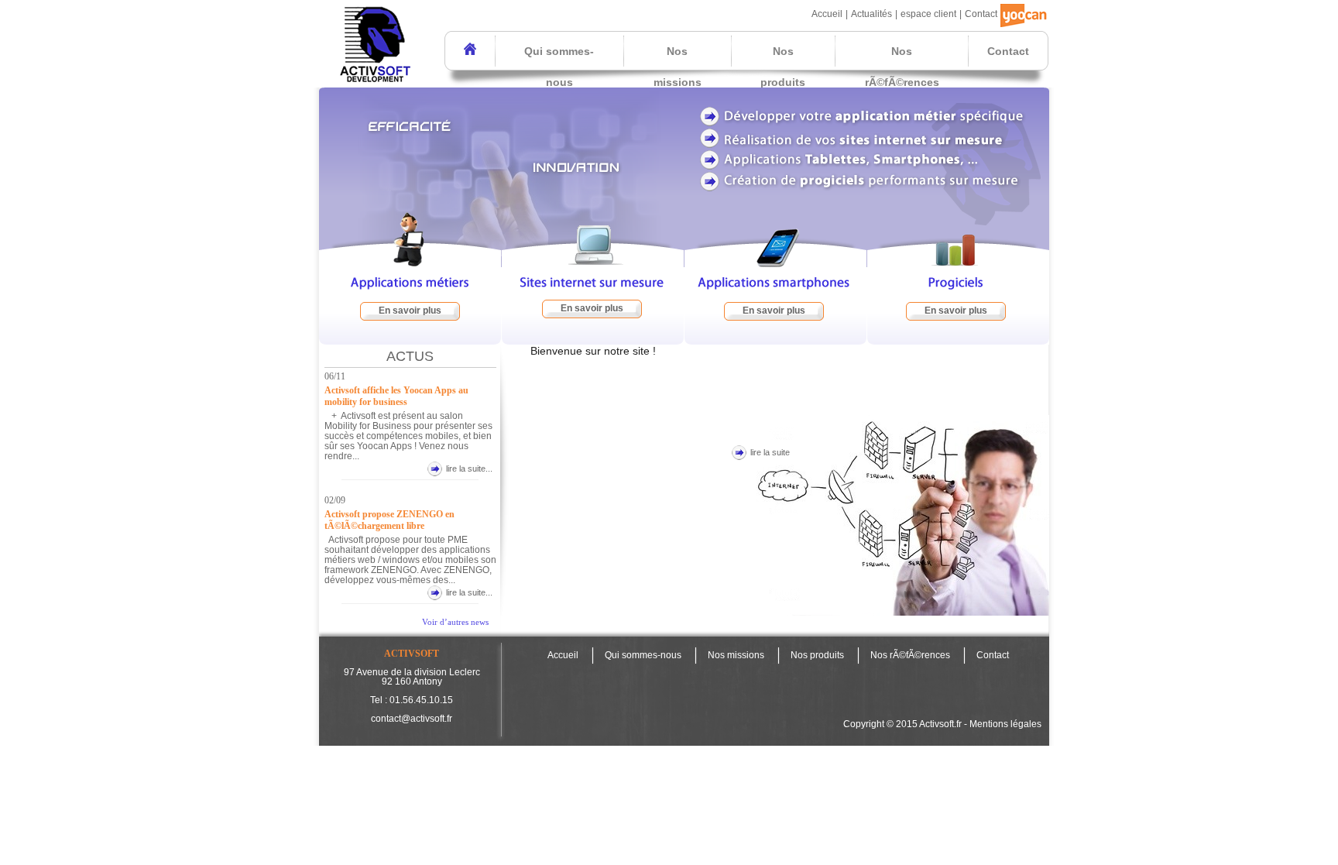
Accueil (826, 14)
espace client (928, 14)
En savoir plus (410, 310)
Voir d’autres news (455, 621)
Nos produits (782, 66)
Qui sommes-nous (559, 66)
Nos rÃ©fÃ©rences (902, 66)
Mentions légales (1005, 724)
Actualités (871, 14)
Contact (981, 14)
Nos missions (678, 66)
